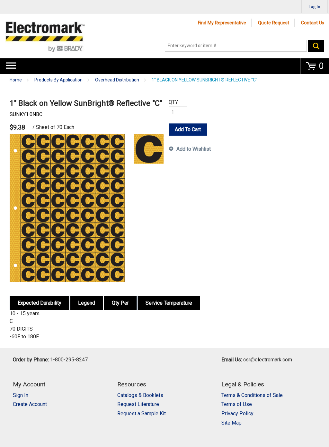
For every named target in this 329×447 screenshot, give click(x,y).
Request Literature (138, 404)
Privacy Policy (237, 413)
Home (16, 80)
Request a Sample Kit (141, 413)
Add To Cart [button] (188, 129)
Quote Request (273, 23)
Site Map (231, 423)
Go (316, 46)
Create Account (30, 404)
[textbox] (236, 46)
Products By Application (58, 80)
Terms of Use (236, 404)
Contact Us (312, 23)
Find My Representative (222, 23)
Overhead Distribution (117, 80)
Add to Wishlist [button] (193, 149)
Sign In (20, 395)
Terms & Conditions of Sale (252, 395)
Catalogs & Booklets (140, 395)
